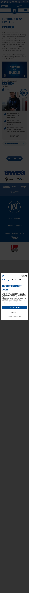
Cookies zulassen (14, 307)
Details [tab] (14, 280)
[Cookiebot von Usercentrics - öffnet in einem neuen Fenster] (20, 276)
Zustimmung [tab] (5, 280)
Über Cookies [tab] (23, 280)
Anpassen (13, 312)
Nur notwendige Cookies (15, 316)
